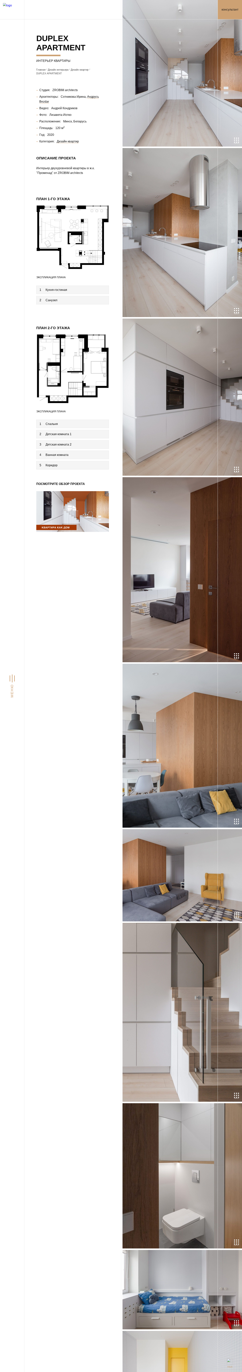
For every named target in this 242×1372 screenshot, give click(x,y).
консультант (230, 9)
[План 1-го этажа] (72, 236)
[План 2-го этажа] (72, 368)
